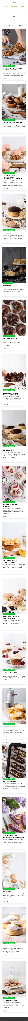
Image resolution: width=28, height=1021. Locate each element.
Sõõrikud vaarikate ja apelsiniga (10, 505)
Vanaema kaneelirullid (11, 1000)
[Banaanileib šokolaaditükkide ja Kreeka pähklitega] (14, 47)
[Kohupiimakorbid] (14, 706)
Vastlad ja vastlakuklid (11, 946)
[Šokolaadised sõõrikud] (14, 318)
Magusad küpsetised (9, 65)
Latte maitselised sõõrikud (12, 123)
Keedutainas (7, 891)
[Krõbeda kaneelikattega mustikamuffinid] (14, 596)
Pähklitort (7, 286)
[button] (14, 16)
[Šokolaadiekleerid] (14, 760)
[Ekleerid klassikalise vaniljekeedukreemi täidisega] (14, 815)
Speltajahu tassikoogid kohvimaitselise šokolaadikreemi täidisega (12, 177)
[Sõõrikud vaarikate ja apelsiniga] (14, 484)
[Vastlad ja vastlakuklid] (14, 925)
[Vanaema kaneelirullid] (14, 979)
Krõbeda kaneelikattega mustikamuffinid (11, 617)
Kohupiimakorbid (9, 727)
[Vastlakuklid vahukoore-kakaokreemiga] (14, 428)
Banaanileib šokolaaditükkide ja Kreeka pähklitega (13, 69)
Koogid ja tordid (8, 283)
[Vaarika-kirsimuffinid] (14, 651)
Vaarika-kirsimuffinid (10, 672)
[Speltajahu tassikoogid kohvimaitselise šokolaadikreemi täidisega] (14, 155)
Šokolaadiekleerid (9, 781)
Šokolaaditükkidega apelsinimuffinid (10, 561)
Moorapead (7, 233)
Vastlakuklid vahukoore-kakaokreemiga (12, 449)
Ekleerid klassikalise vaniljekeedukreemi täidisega (13, 836)
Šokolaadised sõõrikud (11, 339)
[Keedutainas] (14, 870)
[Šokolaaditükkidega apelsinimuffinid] (14, 540)
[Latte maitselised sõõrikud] (14, 102)
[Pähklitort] (14, 265)
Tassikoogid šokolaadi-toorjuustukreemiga (11, 393)
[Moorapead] (14, 212)
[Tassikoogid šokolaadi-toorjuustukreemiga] (14, 372)
